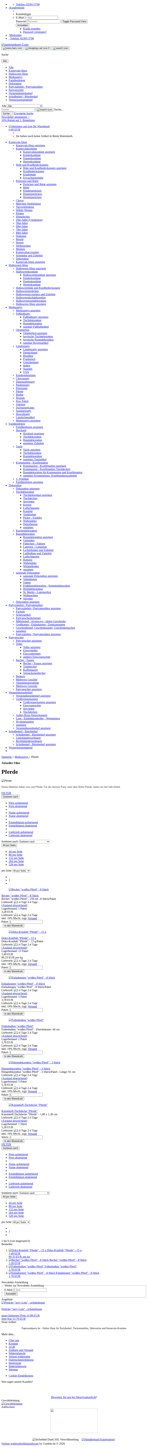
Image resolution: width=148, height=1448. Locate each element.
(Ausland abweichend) (14, 905)
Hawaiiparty (23, 414)
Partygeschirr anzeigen (29, 640)
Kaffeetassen (30, 669)
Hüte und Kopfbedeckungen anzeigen (44, 168)
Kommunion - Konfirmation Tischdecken (46, 469)
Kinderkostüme (32, 155)
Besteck (20, 676)
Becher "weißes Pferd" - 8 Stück (20, 895)
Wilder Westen (24, 210)
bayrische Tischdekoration (38, 336)
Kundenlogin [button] (16, 7)
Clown (20, 200)
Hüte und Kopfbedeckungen (32, 164)
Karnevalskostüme (26, 148)
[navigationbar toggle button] (12, 48)
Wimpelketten (31, 566)
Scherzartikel (23, 614)
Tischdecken (30, 498)
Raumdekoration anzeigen (38, 537)
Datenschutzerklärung (21, 1359)
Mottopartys (15, 77)
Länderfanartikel (25, 417)
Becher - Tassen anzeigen (37, 663)
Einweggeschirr (32, 705)
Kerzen (27, 504)
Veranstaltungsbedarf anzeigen (33, 695)
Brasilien (28, 355)
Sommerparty (23, 410)
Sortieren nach (10, 841)
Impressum (15, 1363)
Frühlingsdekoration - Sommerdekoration (46, 585)
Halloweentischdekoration (31, 297)
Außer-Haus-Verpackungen (31, 715)
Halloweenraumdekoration (31, 300)
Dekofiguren (30, 524)
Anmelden (11, 1293)
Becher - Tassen (25, 660)
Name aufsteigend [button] (19, 812)
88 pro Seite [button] (15, 854)
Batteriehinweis (17, 1366)
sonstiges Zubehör (33, 443)
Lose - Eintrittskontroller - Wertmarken (38, 718)
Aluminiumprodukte (27, 682)
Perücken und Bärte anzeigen (39, 184)
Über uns (14, 1340)
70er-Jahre (22, 229)
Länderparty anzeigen (35, 349)
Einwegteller (30, 650)
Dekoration (15, 83)
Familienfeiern (17, 80)
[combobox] (10, 797)
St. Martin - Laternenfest (37, 592)
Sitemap (13, 1369)
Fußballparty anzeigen (35, 317)
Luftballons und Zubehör (37, 553)
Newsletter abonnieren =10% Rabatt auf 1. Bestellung (18, 118)
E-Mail (20, 17)
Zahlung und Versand (21, 1350)
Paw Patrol (22, 401)
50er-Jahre (22, 223)
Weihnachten (23, 245)
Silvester (28, 598)
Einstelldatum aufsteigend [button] (23, 822)
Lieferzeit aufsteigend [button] (21, 832)
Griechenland (30, 362)
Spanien (27, 368)
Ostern (27, 582)
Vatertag (20, 404)
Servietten (28, 501)
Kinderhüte (29, 174)
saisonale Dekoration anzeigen (40, 576)
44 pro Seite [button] (15, 851)
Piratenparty (23, 385)
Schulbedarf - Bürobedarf (23, 96)
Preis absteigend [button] (18, 806)
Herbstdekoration (33, 588)
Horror (20, 242)
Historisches (23, 216)
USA (26, 372)
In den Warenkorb (13, 925)
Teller (19, 643)
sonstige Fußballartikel (36, 326)
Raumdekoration (32, 323)
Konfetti (27, 511)
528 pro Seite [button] (16, 864)
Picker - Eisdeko (32, 517)
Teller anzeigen (31, 647)
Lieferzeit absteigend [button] (20, 835)
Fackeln (20, 611)
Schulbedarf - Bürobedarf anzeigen (36, 734)
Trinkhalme (29, 514)
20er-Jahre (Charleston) (29, 219)
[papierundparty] (15, 44)
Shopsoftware (31, 1443)
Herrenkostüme (32, 161)
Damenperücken (32, 194)
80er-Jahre (22, 232)
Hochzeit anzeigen (33, 433)
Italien (26, 365)
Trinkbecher (30, 666)
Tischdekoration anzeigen (37, 495)
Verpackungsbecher (34, 673)
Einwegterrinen (32, 653)
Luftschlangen (31, 508)
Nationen (21, 236)
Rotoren (27, 559)
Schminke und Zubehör (29, 255)
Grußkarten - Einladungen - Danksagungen (40, 624)
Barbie (19, 394)
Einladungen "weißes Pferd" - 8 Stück (23, 983)
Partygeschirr (16, 90)
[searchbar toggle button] (60, 48)
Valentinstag (30, 579)
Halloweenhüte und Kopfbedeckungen (38, 287)
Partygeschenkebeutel (28, 618)
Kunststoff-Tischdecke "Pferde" (19, 1111)
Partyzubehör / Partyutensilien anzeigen (38, 608)
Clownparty (22, 378)
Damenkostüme (32, 158)
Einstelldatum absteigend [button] (23, 825)
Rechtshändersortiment (29, 741)
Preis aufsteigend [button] (18, 802)
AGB (12, 1346)
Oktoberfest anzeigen (35, 333)
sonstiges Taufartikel (34, 459)
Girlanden (28, 540)
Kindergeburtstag (26, 375)
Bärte (26, 187)
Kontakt (13, 1343)
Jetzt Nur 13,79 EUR (20, 1317)
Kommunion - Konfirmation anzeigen (44, 465)
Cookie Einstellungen (21, 1375)
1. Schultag (22, 478)
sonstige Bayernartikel (35, 342)
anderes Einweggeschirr (36, 656)
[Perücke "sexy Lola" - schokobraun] (23, 1302)
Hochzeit (21, 430)
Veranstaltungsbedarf (20, 93)
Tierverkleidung (25, 206)
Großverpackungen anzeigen (39, 702)
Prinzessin (21, 388)
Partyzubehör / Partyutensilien (26, 86)
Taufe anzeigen (31, 449)
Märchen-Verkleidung (28, 203)
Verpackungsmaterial (20, 99)
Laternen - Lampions (35, 546)
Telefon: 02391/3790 (28, 4)
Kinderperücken (32, 190)
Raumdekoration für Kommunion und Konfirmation (52, 472)
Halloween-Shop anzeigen (31, 268)
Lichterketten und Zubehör (38, 550)
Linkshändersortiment (28, 737)
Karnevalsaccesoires (27, 252)
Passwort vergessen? (35, 31)
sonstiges (28, 527)
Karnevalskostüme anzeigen (39, 151)
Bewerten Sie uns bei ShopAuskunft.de (73, 1397)
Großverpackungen (27, 699)
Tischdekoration (32, 320)
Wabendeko (30, 520)
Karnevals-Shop (18, 70)
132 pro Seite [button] (16, 858)
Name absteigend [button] (18, 815)
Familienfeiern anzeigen (29, 427)
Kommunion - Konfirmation (32, 462)
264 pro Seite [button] (16, 861)
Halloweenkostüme (27, 271)
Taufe (19, 446)
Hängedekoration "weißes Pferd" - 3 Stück (25, 1068)
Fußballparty (23, 313)
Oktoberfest (22, 329)
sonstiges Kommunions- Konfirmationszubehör (50, 475)
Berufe (20, 239)
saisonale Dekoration (28, 572)
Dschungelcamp (25, 407)
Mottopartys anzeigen (28, 310)
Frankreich (29, 359)
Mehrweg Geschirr (26, 679)
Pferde (19, 391)
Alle (11, 67)
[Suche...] (44, 110)
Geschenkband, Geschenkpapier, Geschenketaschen (45, 627)
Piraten (20, 213)
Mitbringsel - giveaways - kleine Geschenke (41, 621)
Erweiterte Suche (23, 113)
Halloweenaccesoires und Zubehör (35, 294)
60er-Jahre (22, 226)
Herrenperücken (32, 197)
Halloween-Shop (18, 73)
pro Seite (6, 870)
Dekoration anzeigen (28, 488)
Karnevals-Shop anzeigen (30, 145)
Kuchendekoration (26, 530)
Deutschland (30, 352)
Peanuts (20, 397)
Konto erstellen (31, 28)
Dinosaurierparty (25, 381)
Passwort (21, 21)
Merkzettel (15, 35)
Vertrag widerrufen (19, 1356)
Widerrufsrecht (17, 1353)
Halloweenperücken (27, 291)
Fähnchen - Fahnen (34, 543)
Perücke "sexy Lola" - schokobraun (21, 1309)
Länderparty (23, 346)
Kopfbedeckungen (33, 171)
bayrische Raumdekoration (38, 339)
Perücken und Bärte (27, 181)
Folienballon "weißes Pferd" (17, 1026)
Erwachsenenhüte (33, 177)
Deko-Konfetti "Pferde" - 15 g (18, 938)
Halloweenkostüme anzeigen (39, 274)
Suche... (58, 109)
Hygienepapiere (25, 721)
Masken (20, 249)
